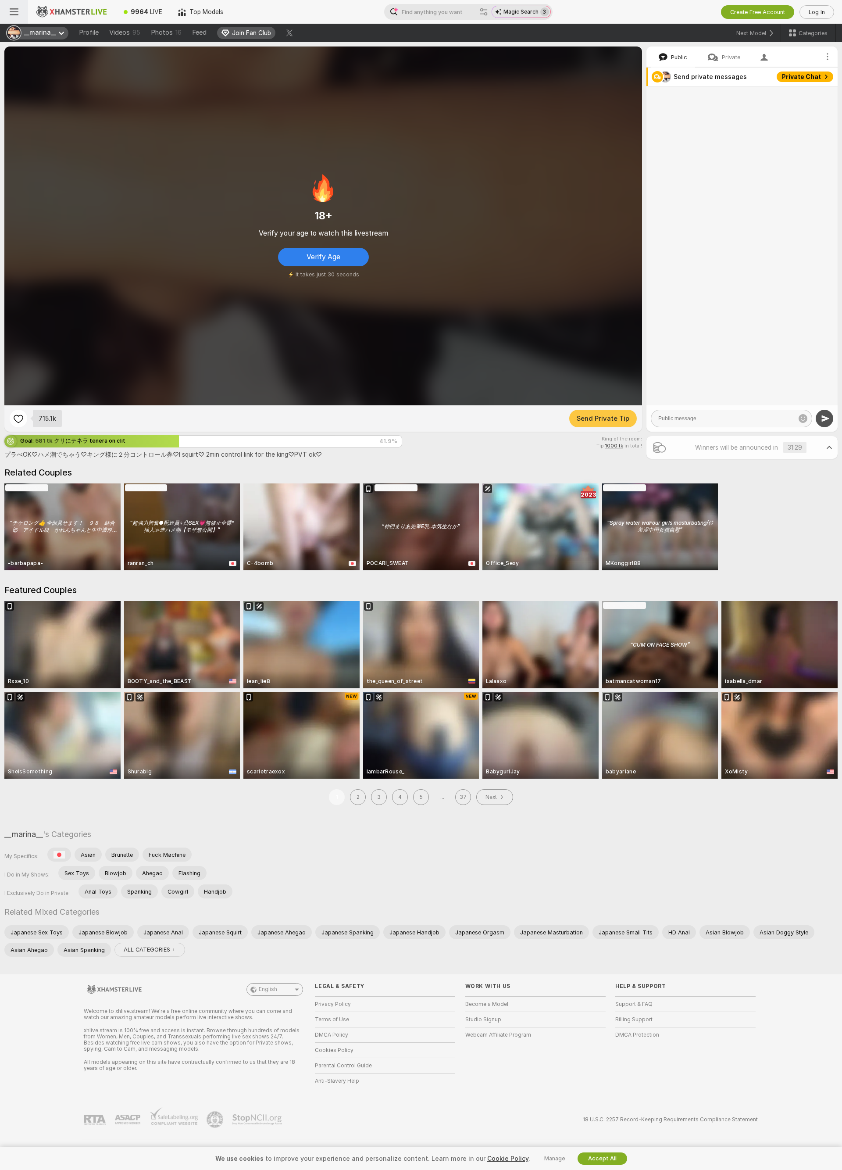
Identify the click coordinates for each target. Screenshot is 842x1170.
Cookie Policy (507, 1158)
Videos (124, 32)
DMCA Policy (331, 1035)
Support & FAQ (634, 1004)
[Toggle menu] (14, 12)
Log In (817, 12)
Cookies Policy (334, 1050)
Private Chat (801, 76)
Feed (199, 32)
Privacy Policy (333, 1004)
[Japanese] (59, 855)
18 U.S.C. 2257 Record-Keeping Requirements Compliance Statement (670, 1119)
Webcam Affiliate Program (498, 1035)
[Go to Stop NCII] (258, 1119)
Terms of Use (332, 1019)
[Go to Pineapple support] (216, 1119)
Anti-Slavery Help (337, 1081)
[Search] (484, 12)
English (268, 989)
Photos (166, 32)
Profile (89, 32)
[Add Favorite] (18, 418)
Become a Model (486, 1004)
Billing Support (634, 1019)
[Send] (824, 418)
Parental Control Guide (343, 1066)
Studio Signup (483, 1019)
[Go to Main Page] (72, 12)
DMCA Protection (637, 1035)
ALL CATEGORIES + (150, 949)
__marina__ (23, 834)
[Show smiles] (803, 418)
